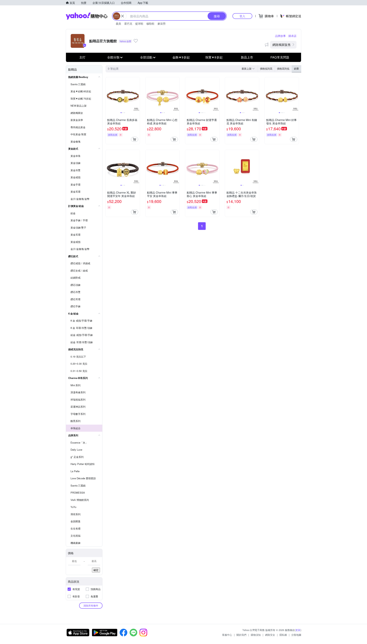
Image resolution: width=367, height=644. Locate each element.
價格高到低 (283, 68)
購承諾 (292, 36)
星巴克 (128, 23)
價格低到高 (266, 68)
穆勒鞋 (150, 23)
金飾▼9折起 (181, 57)
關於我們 (241, 635)
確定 (95, 570)
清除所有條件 (90, 605)
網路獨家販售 (281, 44)
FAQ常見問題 (279, 57)
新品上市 (247, 57)
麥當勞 (162, 23)
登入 (242, 16)
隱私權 (283, 635)
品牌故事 (280, 36)
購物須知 (256, 635)
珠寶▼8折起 (214, 57)
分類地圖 (296, 635)
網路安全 (270, 635)
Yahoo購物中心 (86, 16)
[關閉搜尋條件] (122, 16)
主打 (82, 57)
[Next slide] (137, 94)
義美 (118, 23)
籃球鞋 (139, 23)
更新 (298, 630)
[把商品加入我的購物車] (134, 139)
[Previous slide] (108, 94)
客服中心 (227, 635)
